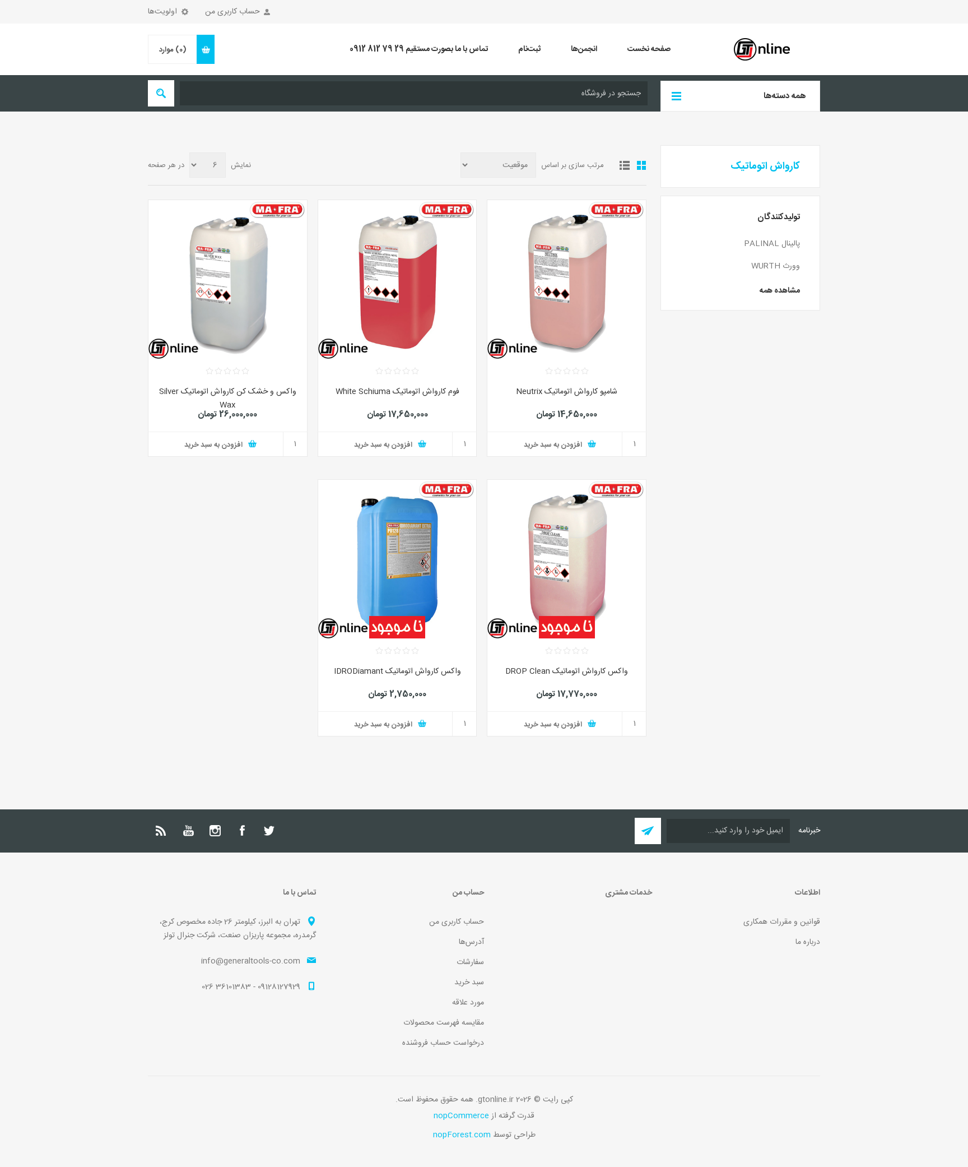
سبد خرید (469, 982)
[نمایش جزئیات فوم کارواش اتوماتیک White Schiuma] (397, 279)
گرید (641, 165)
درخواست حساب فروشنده (443, 1043)
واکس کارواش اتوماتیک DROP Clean (566, 671)
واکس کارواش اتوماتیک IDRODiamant (397, 671)
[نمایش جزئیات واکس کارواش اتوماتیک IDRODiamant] (397, 559)
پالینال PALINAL (772, 244)
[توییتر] (269, 831)
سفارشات (470, 962)
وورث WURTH (775, 266)
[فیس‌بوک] (242, 831)
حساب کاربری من (232, 11)
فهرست (625, 165)
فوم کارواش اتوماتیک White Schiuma (397, 392)
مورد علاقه (468, 1002)
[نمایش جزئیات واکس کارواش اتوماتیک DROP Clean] (566, 559)
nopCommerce (461, 1116)
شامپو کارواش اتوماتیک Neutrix (566, 392)
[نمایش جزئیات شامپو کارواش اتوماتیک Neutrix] (566, 279)
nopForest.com (462, 1135)
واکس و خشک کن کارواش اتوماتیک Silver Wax (227, 398)
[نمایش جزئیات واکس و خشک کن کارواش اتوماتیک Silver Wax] (227, 279)
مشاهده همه (780, 291)
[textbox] (414, 93)
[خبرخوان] (161, 831)
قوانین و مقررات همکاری (781, 922)
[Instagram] (215, 831)
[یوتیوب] (188, 831)
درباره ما (807, 942)
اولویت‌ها (162, 11)
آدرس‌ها (471, 942)
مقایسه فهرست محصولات (443, 1023)
